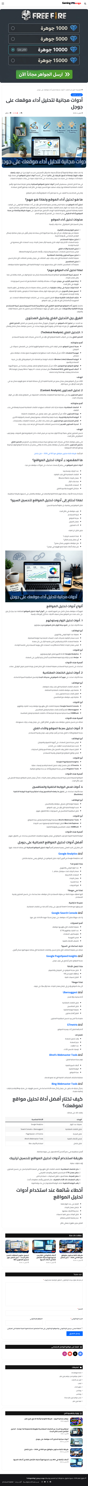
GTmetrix (72, 1024)
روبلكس (78, 1390)
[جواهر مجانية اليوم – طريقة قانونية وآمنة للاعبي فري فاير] (76, 1422)
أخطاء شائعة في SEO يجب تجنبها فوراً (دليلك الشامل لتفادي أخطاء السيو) (46, 1257)
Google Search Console (64, 912)
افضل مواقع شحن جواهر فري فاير (70, 1376)
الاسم (80, 1309)
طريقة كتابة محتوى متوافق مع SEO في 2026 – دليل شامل (55, 453)
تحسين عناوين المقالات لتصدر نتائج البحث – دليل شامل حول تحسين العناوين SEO (18, 1257)
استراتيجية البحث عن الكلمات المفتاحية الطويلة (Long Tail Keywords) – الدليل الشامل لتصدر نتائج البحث (39, 1430)
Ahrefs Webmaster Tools (63, 1054)
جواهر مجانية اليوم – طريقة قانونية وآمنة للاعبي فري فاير (46, 1418)
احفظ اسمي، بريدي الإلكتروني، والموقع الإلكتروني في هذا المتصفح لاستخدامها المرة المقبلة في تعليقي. (44, 1328)
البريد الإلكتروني (77, 1318)
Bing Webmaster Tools (65, 1083)
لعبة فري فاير (77, 1401)
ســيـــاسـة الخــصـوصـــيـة (31, 1481)
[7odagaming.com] (71, 3)
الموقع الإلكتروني (36, 1318)
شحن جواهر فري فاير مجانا (72, 1397)
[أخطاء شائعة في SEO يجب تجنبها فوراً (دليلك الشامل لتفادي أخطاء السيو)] (44, 1246)
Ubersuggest (70, 992)
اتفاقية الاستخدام (7, 1481)
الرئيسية (78, 89)
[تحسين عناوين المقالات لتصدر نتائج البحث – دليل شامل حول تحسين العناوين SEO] (17, 1246)
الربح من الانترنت (70, 89)
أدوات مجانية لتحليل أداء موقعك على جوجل (52, 1439)
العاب (79, 1383)
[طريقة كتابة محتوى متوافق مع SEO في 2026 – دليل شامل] (71, 1246)
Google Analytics (67, 853)
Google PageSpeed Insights (61, 956)
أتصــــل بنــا (18, 1481)
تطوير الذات (77, 1387)
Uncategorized (76, 1373)
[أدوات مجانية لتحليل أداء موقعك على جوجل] (76, 1442)
